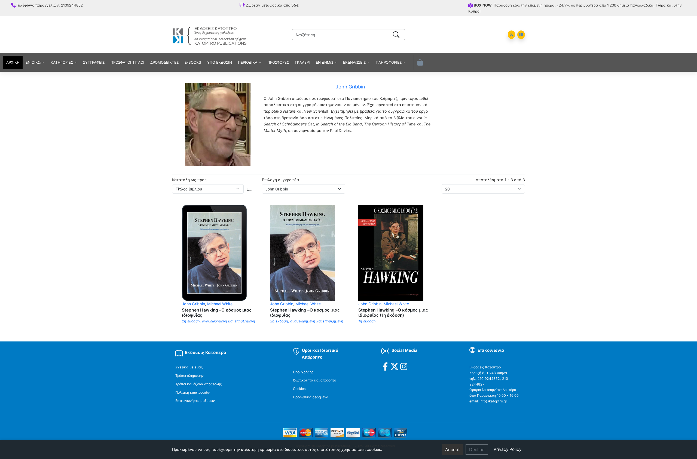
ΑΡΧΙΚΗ (13, 62)
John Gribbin (193, 303)
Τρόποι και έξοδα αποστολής (198, 384)
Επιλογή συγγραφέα (280, 179)
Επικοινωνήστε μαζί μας (195, 401)
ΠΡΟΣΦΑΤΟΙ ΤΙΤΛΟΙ (127, 62)
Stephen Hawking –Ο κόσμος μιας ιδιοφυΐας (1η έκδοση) (393, 312)
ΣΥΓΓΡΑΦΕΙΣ (94, 62)
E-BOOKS (193, 62)
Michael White (220, 303)
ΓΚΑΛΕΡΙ (302, 62)
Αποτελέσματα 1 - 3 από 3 (500, 179)
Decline (476, 449)
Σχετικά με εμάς (189, 367)
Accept (452, 449)
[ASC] (249, 189)
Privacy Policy (507, 449)
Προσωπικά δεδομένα (310, 397)
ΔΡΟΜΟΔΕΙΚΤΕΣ (164, 62)
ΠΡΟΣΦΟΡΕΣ (278, 62)
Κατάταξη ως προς (189, 179)
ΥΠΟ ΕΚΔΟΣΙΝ (219, 62)
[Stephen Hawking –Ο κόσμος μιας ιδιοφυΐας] (214, 252)
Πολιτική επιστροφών (192, 392)
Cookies (299, 389)
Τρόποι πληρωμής (189, 376)
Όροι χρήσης (303, 372)
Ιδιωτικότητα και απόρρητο (314, 380)
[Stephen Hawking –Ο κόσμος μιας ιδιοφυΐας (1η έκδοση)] (390, 252)
